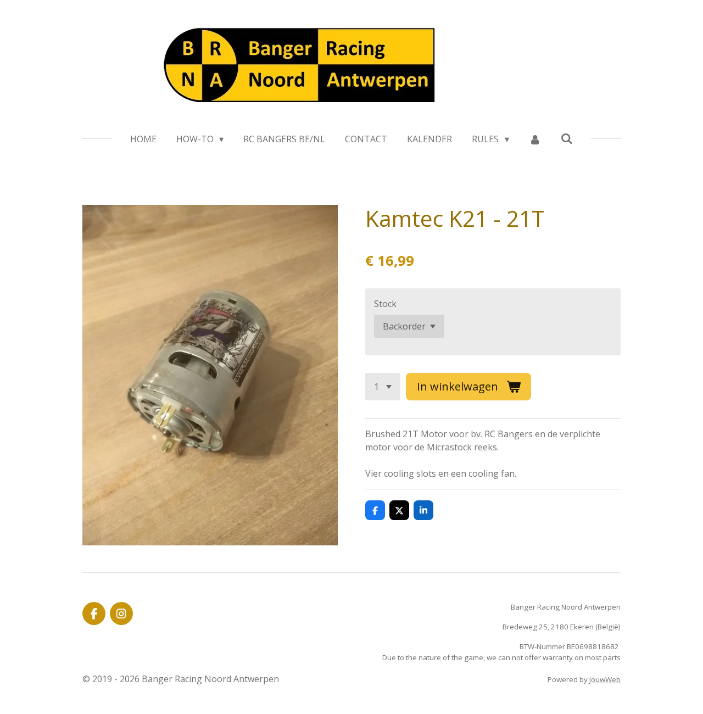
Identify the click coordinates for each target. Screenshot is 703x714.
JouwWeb (605, 679)
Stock (385, 304)
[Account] (535, 139)
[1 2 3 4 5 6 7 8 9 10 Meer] (382, 386)
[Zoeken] (567, 138)
